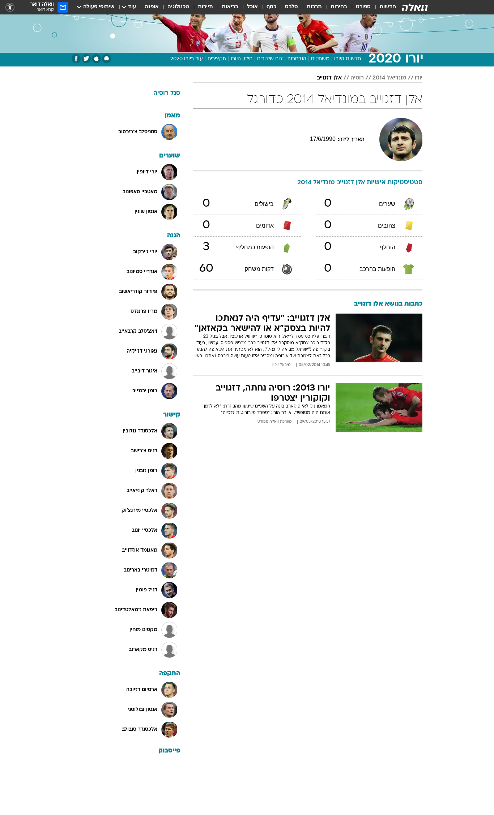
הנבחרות (296, 59)
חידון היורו (241, 59)
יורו (418, 78)
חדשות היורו (347, 59)
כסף (271, 7)
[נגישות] (9, 7)
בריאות (230, 7)
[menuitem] (383, 7)
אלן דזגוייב (329, 78)
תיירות (205, 7)
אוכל (252, 7)
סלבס (291, 7)
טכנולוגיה (178, 7)
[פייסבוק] (76, 58)
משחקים (320, 59)
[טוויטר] (86, 58)
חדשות (387, 7)
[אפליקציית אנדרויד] (106, 58)
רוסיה (357, 78)
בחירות (339, 7)
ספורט (363, 7)
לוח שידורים (269, 59)
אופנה (152, 7)
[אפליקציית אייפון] (96, 58)
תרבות (314, 7)
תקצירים (217, 59)
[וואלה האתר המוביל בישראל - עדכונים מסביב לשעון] (415, 7)
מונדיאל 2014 (389, 78)
